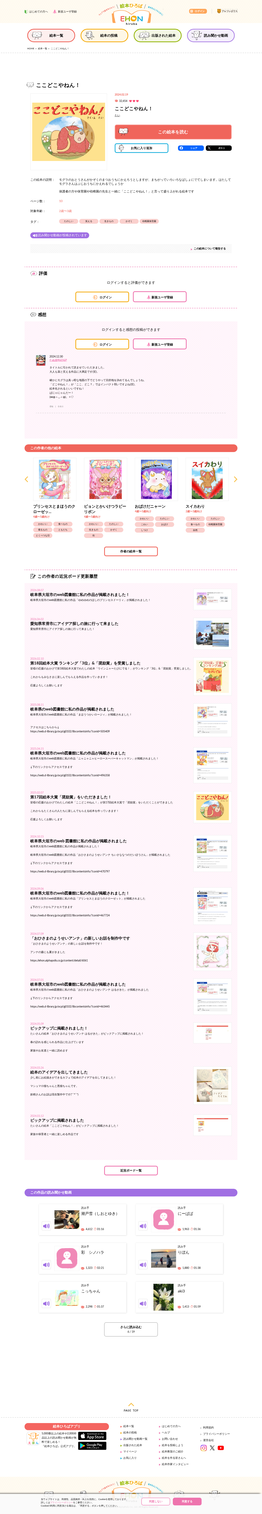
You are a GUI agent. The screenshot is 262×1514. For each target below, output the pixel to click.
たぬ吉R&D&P (58, 360)
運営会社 (208, 1440)
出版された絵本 (132, 1445)
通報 (51, 407)
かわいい (42, 524)
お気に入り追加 (141, 148)
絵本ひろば (131, 14)
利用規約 (208, 1427)
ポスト (221, 148)
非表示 (60, 407)
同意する (187, 1501)
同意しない (155, 1501)
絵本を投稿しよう (172, 1445)
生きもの (109, 221)
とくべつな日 (43, 535)
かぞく (129, 221)
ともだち (63, 530)
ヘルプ (166, 1432)
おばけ (164, 524)
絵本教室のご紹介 (172, 1451)
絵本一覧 (42, 48)
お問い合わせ (170, 1439)
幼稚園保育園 (149, 221)
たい (117, 115)
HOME (30, 48)
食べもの (63, 524)
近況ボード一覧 (131, 1170)
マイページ (130, 1451)
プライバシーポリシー (216, 1434)
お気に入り (130, 1458)
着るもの (42, 530)
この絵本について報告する (210, 248)
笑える (88, 221)
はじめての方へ (171, 1426)
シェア (193, 148)
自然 (195, 530)
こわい (144, 524)
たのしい (68, 221)
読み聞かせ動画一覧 (135, 1439)
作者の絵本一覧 (131, 551)
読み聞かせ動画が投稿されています (62, 235)
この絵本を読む (173, 132)
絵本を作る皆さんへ (174, 1458)
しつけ (144, 530)
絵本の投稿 (130, 1432)
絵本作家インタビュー (175, 1464)
